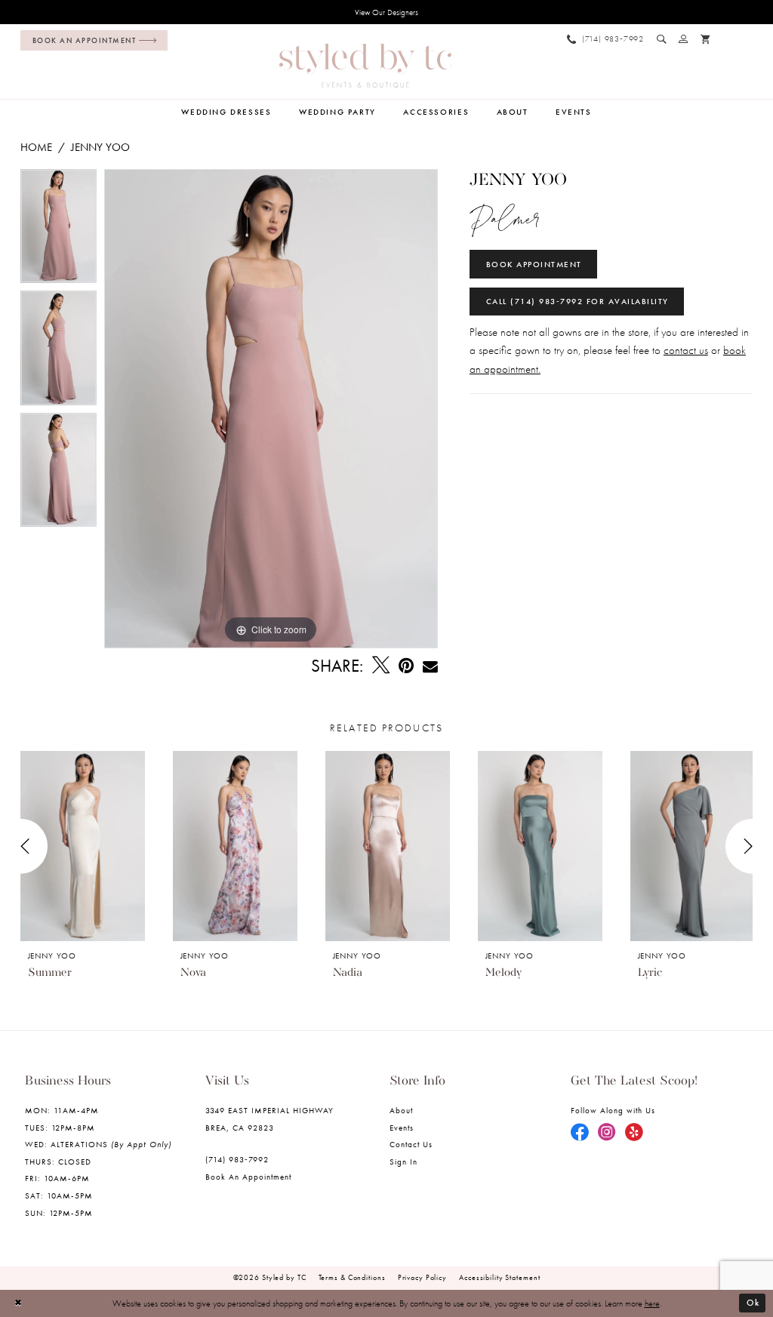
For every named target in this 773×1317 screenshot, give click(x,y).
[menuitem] (91, 40)
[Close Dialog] (19, 1303)
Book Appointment (534, 264)
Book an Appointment (248, 1177)
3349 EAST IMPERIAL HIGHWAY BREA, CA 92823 (269, 1119)
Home (36, 147)
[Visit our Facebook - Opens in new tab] (580, 1133)
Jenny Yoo (100, 147)
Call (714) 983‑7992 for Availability (577, 301)
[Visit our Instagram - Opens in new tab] (607, 1133)
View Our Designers (386, 12)
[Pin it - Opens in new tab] (406, 666)
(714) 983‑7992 (237, 1160)
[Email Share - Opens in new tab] (430, 666)
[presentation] (82, 846)
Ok (753, 1303)
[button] (683, 39)
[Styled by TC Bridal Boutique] (365, 66)
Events (402, 1128)
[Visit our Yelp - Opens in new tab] (634, 1133)
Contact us (411, 1144)
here (652, 1303)
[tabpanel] (58, 230)
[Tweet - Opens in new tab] (381, 665)
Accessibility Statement (499, 1277)
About (401, 1110)
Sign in (403, 1162)
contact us (686, 350)
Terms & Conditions (352, 1277)
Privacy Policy (422, 1277)
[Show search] (662, 39)
